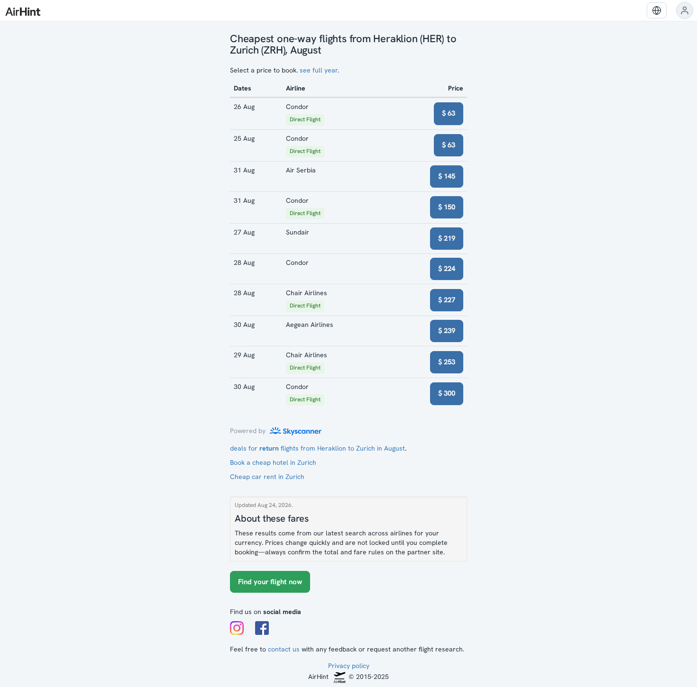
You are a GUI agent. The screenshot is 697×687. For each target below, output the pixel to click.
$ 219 (446, 238)
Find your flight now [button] (270, 582)
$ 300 (446, 393)
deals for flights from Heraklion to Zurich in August (317, 448)
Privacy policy (348, 665)
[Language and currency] (657, 10)
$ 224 (446, 268)
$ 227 (446, 300)
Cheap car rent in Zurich (267, 476)
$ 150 (446, 207)
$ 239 (446, 330)
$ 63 (448, 113)
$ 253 (446, 362)
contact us (284, 649)
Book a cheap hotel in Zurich (273, 462)
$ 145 (446, 176)
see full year (319, 70)
